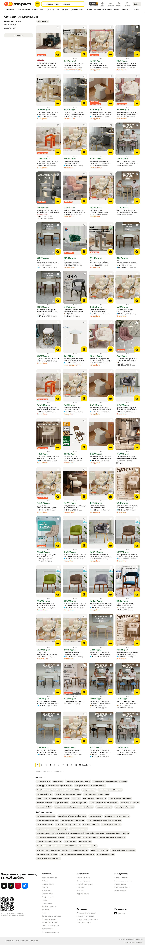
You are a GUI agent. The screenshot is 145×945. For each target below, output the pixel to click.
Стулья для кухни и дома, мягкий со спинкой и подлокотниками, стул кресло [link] (127, 605)
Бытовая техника (48, 884)
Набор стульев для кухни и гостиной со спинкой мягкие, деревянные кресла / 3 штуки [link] (127, 211)
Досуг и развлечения (49, 878)
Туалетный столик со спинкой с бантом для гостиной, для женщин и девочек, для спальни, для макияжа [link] (127, 507)
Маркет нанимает (120, 890)
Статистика (9, 941)
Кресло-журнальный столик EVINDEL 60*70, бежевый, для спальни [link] (74, 360)
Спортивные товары (49, 919)
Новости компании (120, 878)
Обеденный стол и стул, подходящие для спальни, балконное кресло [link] (46, 605)
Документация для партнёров (87, 919)
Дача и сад (45, 910)
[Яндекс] (139, 942)
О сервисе (80, 887)
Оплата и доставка (83, 881)
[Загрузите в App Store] (4, 888)
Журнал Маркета (83, 894)
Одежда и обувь (47, 894)
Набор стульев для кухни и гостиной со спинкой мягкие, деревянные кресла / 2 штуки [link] (47, 262)
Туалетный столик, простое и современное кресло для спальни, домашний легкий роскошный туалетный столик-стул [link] (74, 64)
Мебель (45, 881)
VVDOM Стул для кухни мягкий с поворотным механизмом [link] (127, 359)
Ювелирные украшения (50, 932)
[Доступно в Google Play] (11, 888)
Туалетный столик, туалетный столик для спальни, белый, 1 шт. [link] (101, 113)
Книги (44, 913)
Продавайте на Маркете (85, 916)
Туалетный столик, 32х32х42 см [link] (48, 359)
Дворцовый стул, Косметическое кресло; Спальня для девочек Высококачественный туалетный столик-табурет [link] (99, 64)
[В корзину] (58, 54)
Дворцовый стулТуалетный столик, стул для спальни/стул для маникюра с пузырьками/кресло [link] (100, 360)
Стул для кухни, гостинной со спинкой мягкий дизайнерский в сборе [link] (48, 211)
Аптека (44, 900)
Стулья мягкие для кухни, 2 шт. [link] (74, 701)
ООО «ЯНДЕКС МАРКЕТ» (133, 939)
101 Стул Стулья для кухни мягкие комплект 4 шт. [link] (46, 555)
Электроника (46, 890)
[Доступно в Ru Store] (25, 888)
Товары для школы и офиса (51, 916)
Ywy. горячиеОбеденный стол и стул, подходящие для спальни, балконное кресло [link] (75, 556)
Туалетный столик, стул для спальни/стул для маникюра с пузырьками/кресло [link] (127, 64)
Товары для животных (49, 922)
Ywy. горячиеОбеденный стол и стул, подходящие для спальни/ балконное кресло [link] (127, 556)
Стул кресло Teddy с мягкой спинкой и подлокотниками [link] (73, 311)
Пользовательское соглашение (27, 941)
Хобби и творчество (49, 906)
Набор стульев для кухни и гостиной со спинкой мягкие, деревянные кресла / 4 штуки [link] (127, 162)
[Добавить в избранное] (58, 27)
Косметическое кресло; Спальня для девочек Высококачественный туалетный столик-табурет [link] (73, 162)
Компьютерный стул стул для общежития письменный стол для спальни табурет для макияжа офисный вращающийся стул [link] (74, 211)
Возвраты (80, 890)
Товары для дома (48, 897)
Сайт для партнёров (84, 922)
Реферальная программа (123, 881)
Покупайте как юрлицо (85, 884)
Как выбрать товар (83, 878)
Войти (136, 4)
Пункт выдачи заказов (122, 887)
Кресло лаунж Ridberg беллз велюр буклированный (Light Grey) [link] (127, 457)
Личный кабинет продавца (86, 913)
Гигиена (45, 887)
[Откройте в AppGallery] (18, 888)
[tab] (10, 9)
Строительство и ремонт (50, 925)
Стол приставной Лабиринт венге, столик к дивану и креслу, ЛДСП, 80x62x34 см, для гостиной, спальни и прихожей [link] (47, 64)
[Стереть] (82, 4)
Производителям (120, 884)
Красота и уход (47, 903)
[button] (42, 21)
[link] (43, 781)
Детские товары (47, 929)
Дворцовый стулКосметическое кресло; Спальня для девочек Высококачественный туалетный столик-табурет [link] (47, 507)
